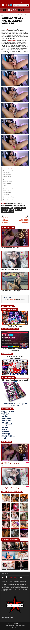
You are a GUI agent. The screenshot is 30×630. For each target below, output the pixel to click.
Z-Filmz (3, 439)
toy (20, 209)
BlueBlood (4, 417)
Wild (12, 211)
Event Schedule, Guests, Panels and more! (15, 349)
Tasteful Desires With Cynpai (19, 2)
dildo (14, 203)
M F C (15, 207)
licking (11, 207)
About (6, 625)
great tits (21, 205)
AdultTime (5, 413)
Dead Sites (22, 625)
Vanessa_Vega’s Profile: (8, 168)
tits (16, 209)
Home (2, 14)
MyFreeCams (5, 433)
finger (19, 203)
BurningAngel (6, 418)
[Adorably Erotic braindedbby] (15, 259)
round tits (5, 209)
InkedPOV (4, 428)
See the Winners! (15, 326)
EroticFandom (6, 420)
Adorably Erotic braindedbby (10, 269)
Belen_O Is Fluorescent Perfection (5, 220)
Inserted (4, 429)
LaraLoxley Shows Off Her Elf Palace (24, 220)
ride (24, 207)
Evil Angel (4, 422)
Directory (15, 627)
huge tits (4, 207)
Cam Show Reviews (9, 14)
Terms (16, 625)
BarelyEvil (4, 415)
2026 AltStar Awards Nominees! (15, 357)
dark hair (8, 203)
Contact (11, 625)
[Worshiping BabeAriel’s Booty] (15, 238)
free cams (14, 205)
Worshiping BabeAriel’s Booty (11, 247)
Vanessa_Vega (5, 29)
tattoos (11, 209)
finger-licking (6, 205)
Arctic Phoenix (7, 26)
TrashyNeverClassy (7, 437)
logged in (12, 299)
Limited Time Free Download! (15, 380)
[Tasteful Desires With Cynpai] (15, 281)
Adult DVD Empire (7, 411)
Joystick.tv (5, 431)
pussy (20, 207)
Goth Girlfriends (6, 424)
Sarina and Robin (7, 435)
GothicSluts (5, 426)
